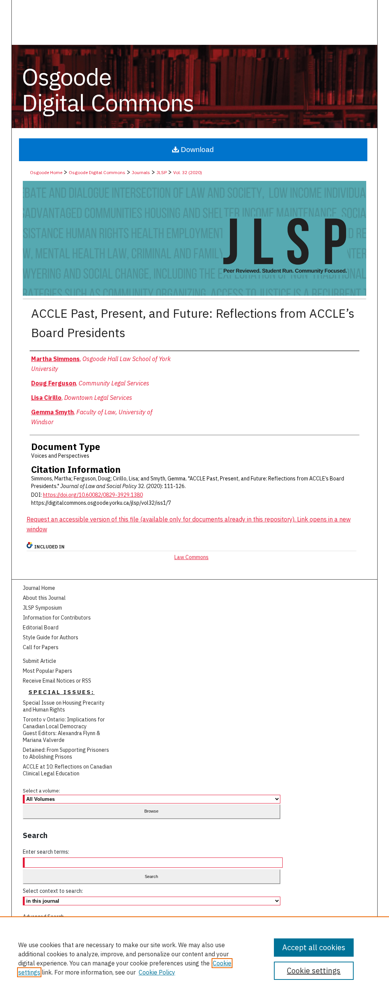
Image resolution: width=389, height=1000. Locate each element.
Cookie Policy (157, 972)
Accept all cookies (313, 947)
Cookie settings (313, 970)
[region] (194, 958)
